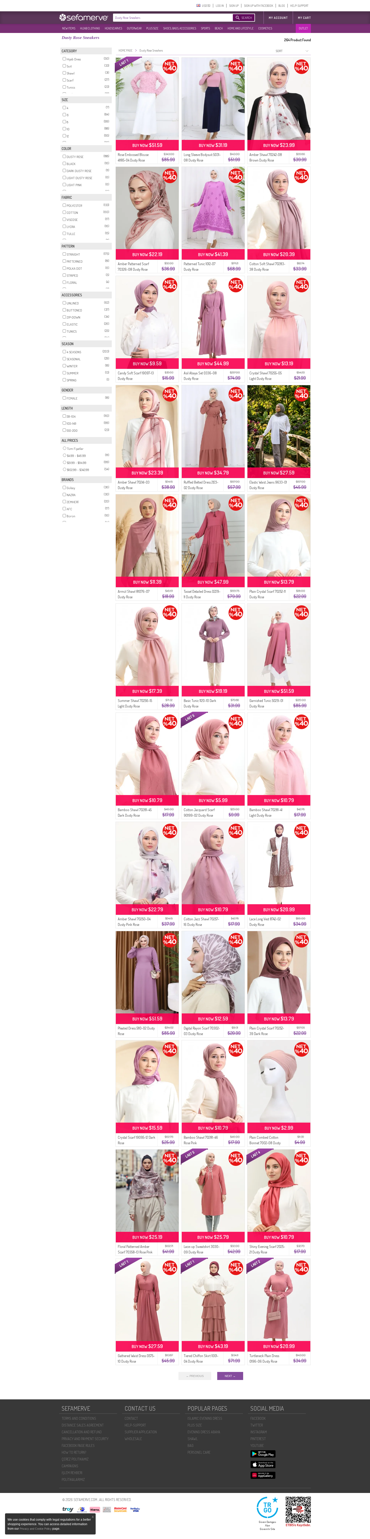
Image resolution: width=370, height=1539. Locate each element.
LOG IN (220, 6)
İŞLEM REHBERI (72, 1473)
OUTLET (303, 28)
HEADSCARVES (113, 28)
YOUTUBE (257, 1445)
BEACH (219, 28)
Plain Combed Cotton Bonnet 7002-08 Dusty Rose (265, 1143)
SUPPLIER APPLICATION (141, 1432)
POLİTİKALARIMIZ (73, 1479)
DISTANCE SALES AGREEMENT (83, 1425)
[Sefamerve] (84, 17)
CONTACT (131, 1418)
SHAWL (193, 1439)
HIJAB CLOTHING (90, 28)
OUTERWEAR (134, 28)
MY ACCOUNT (278, 18)
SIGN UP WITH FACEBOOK (258, 6)
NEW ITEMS (68, 28)
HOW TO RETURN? (74, 1452)
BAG (191, 1445)
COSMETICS (265, 28)
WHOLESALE (133, 1439)
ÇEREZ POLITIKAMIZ (75, 1459)
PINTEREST (258, 1439)
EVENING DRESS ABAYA (204, 1432)
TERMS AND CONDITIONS (79, 1418)
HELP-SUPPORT (299, 6)
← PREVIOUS (195, 1375)
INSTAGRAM (258, 1432)
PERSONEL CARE (199, 1452)
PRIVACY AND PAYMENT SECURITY (85, 1439)
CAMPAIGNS (70, 1466)
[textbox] (168, 18)
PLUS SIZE (152, 28)
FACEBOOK (258, 1418)
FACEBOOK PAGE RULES (78, 1445)
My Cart (304, 18)
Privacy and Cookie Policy (36, 1528)
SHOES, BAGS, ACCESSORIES (179, 28)
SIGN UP (234, 6)
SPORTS (205, 28)
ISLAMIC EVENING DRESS (205, 1418)
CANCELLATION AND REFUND (82, 1432)
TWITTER (256, 1425)
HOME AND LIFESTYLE (240, 28)
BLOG (281, 6)
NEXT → (230, 1375)
